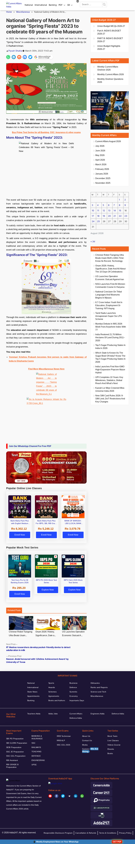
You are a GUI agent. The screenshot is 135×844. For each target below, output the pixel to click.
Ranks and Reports (99, 687)
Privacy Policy (125, 833)
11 (98, 210)
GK (68, 5)
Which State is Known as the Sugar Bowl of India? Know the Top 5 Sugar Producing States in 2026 (110, 357)
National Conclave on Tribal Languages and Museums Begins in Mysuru (108, 295)
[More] (77, 1)
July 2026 (99, 146)
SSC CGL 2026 (63, 745)
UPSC (34, 765)
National (29, 5)
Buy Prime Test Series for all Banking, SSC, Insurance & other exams (46, 132)
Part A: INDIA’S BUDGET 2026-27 (109, 32)
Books (110, 753)
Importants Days (76, 700)
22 (120, 216)
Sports (51, 683)
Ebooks (110, 749)
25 (98, 221)
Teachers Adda (33, 714)
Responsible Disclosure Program (58, 833)
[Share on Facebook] (25, 57)
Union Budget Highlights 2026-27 (108, 47)
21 (115, 216)
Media (85, 745)
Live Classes (113, 740)
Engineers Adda (98, 714)
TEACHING (36, 752)
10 (93, 210)
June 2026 (100, 150)
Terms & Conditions (107, 833)
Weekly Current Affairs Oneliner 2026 (107, 68)
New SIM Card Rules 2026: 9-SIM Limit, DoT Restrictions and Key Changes (110, 398)
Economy (73, 696)
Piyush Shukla (15, 50)
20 (109, 216)
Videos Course (113, 745)
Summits (73, 692)
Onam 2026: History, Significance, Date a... (45, 634)
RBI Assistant (12, 760)
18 (98, 216)
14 (115, 210)
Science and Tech (98, 692)
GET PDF (117, 842)
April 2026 (100, 160)
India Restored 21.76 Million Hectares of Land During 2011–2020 (110, 337)
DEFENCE (36, 756)
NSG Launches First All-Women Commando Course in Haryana (110, 285)
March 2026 (100, 164)
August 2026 (108, 141)
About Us (86, 736)
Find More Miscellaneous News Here (46, 369)
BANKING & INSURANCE (37, 737)
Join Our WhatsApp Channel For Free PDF (30, 446)
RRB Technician (64, 736)
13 (109, 210)
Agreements (53, 696)
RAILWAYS (36, 747)
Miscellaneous (23, 12)
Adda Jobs (53, 714)
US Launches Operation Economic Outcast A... (73, 634)
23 (125, 216)
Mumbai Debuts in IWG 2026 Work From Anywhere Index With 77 (110, 327)
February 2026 (102, 169)
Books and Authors (56, 700)
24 (93, 221)
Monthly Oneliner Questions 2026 (110, 80)
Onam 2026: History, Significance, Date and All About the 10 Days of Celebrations (110, 269)
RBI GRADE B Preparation (12, 765)
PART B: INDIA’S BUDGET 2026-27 (110, 40)
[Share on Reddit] (19, 57)
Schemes (52, 692)
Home (9, 12)
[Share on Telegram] (14, 57)
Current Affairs (75, 714)
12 (104, 210)
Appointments (33, 696)
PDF (60, 5)
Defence (73, 687)
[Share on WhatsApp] (8, 57)
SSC (33, 743)
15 (120, 210)
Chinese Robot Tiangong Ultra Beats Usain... (20, 634)
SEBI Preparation (13, 747)
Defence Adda (75, 718)
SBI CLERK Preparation (16, 743)
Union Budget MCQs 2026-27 (111, 26)
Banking (53, 5)
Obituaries (95, 683)
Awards (51, 687)
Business (73, 683)
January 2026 (101, 174)
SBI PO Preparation (15, 739)
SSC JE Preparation (15, 752)
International (41, 5)
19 (104, 216)
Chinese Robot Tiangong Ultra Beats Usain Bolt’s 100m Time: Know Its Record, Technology (109, 258)
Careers (90, 750)
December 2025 (102, 178)
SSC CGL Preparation (15, 756)
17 (93, 216)
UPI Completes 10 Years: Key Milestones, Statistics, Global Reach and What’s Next (109, 380)
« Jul (93, 241)
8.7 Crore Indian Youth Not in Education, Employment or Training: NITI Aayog (108, 305)
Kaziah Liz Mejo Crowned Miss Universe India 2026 (109, 389)
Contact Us (87, 740)
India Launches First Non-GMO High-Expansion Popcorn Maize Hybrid (110, 369)
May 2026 (100, 155)
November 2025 (102, 183)
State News (32, 692)
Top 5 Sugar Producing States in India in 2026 (110, 346)
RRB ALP (61, 740)
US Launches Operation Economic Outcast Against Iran (109, 277)
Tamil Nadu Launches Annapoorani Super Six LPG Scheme (108, 316)
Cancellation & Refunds (85, 833)
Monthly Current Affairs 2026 (110, 74)
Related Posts (14, 610)
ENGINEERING (38, 760)
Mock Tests (112, 736)
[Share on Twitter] (30, 57)
